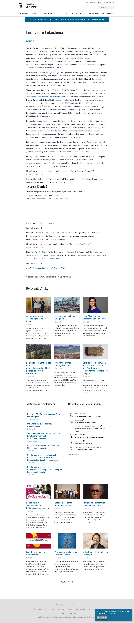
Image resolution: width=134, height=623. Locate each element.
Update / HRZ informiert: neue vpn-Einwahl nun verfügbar (44, 415)
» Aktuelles (23, 13)
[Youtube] (71, 613)
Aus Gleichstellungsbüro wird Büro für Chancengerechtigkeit (43, 446)
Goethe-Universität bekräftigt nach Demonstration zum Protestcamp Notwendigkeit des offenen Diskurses (42, 457)
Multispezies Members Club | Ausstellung (88, 416)
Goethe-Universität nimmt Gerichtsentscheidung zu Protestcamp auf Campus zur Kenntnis (44, 469)
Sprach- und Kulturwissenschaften (42, 277)
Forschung (35, 13)
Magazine (89, 3)
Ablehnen (104, 618)
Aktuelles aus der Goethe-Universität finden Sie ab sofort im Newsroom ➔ (67, 19)
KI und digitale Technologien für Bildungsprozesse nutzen (37, 505)
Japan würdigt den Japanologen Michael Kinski (36, 319)
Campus (69, 13)
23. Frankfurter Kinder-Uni (84, 450)
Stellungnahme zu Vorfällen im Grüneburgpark (39, 425)
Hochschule (93, 13)
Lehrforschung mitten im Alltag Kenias (65, 317)
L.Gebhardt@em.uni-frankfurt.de (45, 258)
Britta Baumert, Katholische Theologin (95, 553)
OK (98, 618)
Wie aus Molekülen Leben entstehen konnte (66, 553)
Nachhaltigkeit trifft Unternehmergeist (63, 504)
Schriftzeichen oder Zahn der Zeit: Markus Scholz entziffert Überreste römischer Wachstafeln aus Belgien (95, 368)
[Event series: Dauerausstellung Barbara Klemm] (83, 420)
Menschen (80, 13)
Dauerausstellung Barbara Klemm (85, 422)
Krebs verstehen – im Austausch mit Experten (89, 437)
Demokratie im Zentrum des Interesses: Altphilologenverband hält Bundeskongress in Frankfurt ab (38, 368)
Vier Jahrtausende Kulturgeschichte (62, 364)
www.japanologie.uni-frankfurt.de (40, 255)
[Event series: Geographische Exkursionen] (83, 441)
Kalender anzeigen (73, 454)
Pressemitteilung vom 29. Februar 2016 (49, 268)
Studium (59, 13)
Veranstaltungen (108, 13)
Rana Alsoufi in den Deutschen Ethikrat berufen (95, 317)
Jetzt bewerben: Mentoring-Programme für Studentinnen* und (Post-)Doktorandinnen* (43, 436)
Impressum (68, 617)
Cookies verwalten (92, 617)
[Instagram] (59, 613)
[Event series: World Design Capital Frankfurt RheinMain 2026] (101, 426)
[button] (67, 582)
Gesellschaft (48, 13)
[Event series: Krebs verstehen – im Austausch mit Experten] (83, 435)
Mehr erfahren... (112, 614)
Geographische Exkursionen (83, 443)
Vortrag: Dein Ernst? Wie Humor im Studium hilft (94, 504)
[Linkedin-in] (63, 613)
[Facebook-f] (67, 613)
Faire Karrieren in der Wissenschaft (36, 553)
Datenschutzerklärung (79, 617)
